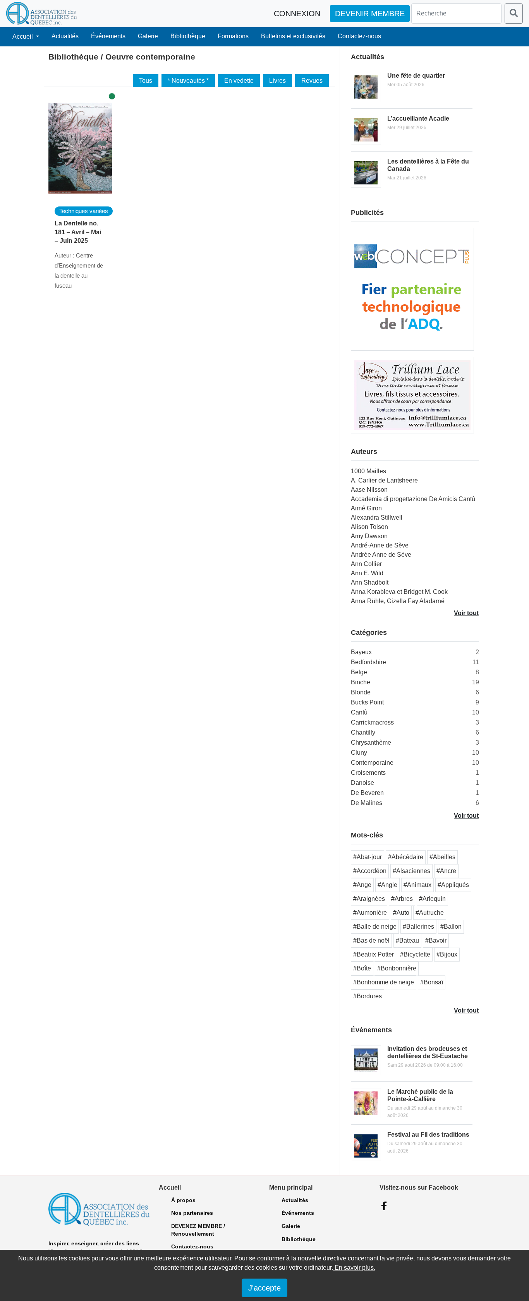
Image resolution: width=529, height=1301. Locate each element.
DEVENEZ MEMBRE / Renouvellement (198, 1230)
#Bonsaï (431, 982)
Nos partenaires (192, 1213)
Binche (360, 682)
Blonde (361, 692)
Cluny (359, 752)
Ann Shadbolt (369, 582)
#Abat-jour (367, 857)
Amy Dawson (369, 536)
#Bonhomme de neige (383, 982)
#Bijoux (446, 954)
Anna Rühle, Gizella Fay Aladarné (398, 601)
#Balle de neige (375, 926)
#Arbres (402, 898)
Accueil (23, 36)
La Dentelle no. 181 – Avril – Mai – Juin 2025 (78, 232)
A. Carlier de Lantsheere (384, 480)
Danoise (362, 782)
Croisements (368, 772)
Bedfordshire (368, 662)
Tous (145, 80)
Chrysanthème (371, 742)
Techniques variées (83, 211)
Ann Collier (366, 564)
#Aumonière (370, 912)
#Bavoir (436, 940)
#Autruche (430, 912)
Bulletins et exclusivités (293, 36)
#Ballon (451, 926)
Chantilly (363, 732)
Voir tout (466, 613)
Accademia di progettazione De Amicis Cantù (413, 499)
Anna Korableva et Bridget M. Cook (399, 591)
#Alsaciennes (411, 871)
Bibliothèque (187, 36)
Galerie (148, 36)
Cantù (359, 712)
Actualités (65, 36)
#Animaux (417, 885)
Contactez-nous (359, 36)
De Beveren (367, 792)
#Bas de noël (371, 940)
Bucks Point (367, 702)
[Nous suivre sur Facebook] (384, 1206)
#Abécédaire (405, 857)
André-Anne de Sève (380, 545)
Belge (359, 672)
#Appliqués (453, 885)
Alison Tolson (369, 526)
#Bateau (407, 940)
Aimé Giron (366, 508)
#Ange (362, 885)
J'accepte (264, 1288)
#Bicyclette (415, 954)
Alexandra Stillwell (376, 517)
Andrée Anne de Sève (381, 554)
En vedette (239, 80)
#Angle (387, 885)
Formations (233, 36)
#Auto (401, 912)
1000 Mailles (368, 471)
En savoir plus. (354, 1267)
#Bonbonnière (396, 968)
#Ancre (446, 871)
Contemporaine (372, 762)
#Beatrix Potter (373, 954)
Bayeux (361, 652)
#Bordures (367, 996)
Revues (312, 80)
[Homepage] (41, 13)
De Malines (366, 803)
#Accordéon (369, 871)
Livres (277, 80)
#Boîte (362, 968)
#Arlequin (432, 898)
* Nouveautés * (188, 80)
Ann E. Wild (367, 573)
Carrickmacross (372, 722)
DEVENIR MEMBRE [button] (370, 13)
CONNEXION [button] (297, 13)
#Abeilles (442, 857)
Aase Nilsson (369, 489)
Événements (108, 36)
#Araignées (369, 898)
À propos (183, 1200)
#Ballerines (418, 926)
